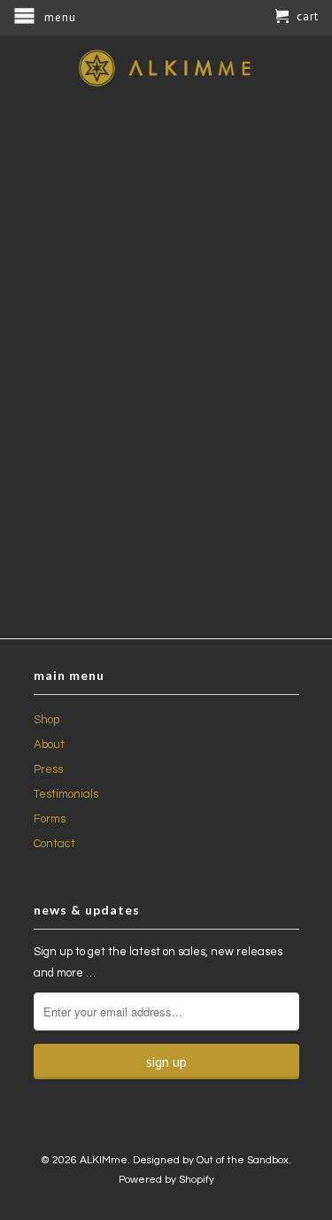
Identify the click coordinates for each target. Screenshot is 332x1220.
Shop (46, 720)
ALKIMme (103, 1160)
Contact (54, 844)
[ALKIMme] (166, 68)
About (49, 744)
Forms (50, 819)
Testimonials (66, 794)
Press (48, 769)
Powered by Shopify (166, 1179)
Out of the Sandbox (243, 1160)
